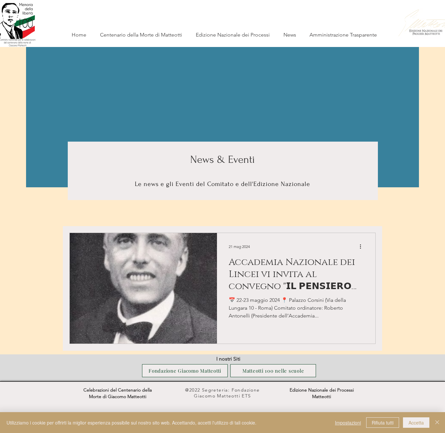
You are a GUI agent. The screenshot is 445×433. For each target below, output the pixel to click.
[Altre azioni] (362, 246)
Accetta (416, 422)
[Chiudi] (437, 422)
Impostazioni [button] (348, 422)
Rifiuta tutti (383, 422)
